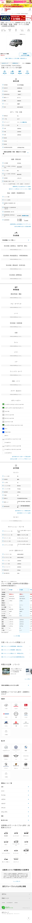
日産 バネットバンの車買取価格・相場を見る (11, 646)
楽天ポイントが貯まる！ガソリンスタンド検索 (20, 189)
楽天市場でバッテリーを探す (24, 513)
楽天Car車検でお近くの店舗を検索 (23, 226)
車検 (16, 30)
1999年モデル (15, 63)
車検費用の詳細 (25, 215)
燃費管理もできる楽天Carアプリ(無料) (22, 186)
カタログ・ (3, 30)
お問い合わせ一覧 (10, 913)
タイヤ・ (22, 30)
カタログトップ (5, 63)
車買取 (9, 30)
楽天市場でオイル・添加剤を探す (23, 510)
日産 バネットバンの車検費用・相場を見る (11, 649)
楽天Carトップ (4, 13)
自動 (28, 30)
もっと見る (16, 635)
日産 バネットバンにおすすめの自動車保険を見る (12, 657)
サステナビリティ (17, 913)
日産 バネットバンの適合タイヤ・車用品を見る (12, 653)
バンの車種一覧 (23, 122)
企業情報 (3, 902)
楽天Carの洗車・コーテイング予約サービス (20, 459)
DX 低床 (10, 589)
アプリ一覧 (4, 913)
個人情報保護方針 (10, 902)
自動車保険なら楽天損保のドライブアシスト (20, 224)
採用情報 (16, 902)
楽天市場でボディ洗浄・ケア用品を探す (21, 456)
